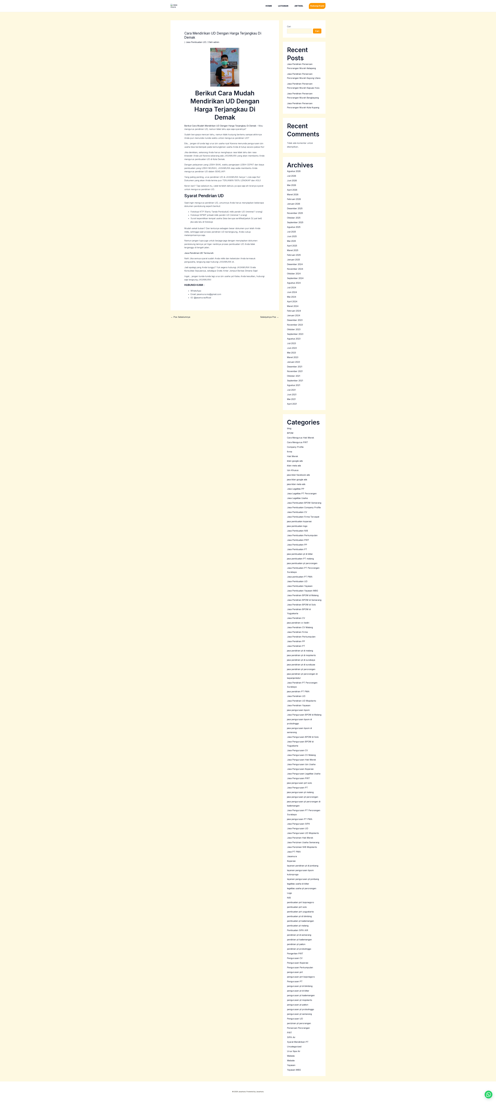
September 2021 (295, 380)
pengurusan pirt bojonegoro (301, 976)
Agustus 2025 (293, 227)
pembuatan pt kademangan (300, 921)
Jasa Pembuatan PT (297, 549)
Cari (289, 26)
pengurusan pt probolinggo (300, 1009)
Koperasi (291, 861)
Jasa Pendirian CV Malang (300, 627)
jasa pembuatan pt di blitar (300, 554)
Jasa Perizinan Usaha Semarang (303, 842)
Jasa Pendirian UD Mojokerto (301, 700)
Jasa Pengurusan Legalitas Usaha (303, 773)
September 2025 (295, 222)
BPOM (290, 433)
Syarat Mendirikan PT (297, 1042)
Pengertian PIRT (295, 953)
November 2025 (295, 213)
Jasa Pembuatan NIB (297, 530)
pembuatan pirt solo (297, 907)
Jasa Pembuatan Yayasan (299, 586)
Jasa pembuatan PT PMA (299, 576)
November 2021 (295, 371)
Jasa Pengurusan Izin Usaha (301, 764)
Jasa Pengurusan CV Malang (301, 755)
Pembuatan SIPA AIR (297, 930)
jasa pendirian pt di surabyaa (301, 664)
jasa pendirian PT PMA (298, 691)
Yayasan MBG (294, 1070)
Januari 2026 (293, 203)
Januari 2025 (293, 259)
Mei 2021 (291, 399)
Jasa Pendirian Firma (297, 632)
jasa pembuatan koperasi (299, 521)
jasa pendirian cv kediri (298, 622)
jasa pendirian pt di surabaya (301, 660)
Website (291, 1060)
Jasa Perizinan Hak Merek (300, 837)
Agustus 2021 (293, 385)
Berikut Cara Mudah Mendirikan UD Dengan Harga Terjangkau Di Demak (220, 125)
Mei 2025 (291, 241)
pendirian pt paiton (296, 944)
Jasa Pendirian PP (296, 641)
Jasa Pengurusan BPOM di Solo (303, 737)
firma (289, 451)
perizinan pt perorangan (299, 1023)
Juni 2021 (291, 394)
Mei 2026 (291, 185)
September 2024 (295, 278)
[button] (317, 6)
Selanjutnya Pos (269, 317)
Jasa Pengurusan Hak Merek (301, 759)
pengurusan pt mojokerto (299, 1000)
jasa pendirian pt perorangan (301, 669)
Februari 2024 (294, 310)
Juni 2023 (292, 348)
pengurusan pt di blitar (298, 990)
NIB (289, 897)
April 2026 (292, 190)
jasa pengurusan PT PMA (299, 819)
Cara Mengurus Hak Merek (300, 437)
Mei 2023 (291, 352)
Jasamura (292, 856)
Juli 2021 (291, 390)
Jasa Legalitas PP (295, 489)
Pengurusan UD (295, 1018)
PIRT (289, 1032)
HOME (269, 5)
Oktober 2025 (293, 217)
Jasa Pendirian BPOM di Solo (301, 604)
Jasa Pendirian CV (296, 618)
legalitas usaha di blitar (298, 883)
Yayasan (291, 1065)
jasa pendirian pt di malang (300, 650)
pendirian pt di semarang (299, 935)
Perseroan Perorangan (298, 1028)
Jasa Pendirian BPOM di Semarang (304, 600)
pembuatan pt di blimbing (299, 916)
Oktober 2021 (293, 376)
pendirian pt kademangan (299, 939)
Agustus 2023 (293, 338)
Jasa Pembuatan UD (196, 42)
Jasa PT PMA (294, 851)
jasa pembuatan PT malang (300, 558)
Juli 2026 (291, 176)
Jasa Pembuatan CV (297, 512)
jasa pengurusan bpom (298, 710)
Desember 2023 (295, 320)
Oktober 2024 (294, 273)
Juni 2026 (292, 180)
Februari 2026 (294, 199)
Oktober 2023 (293, 329)
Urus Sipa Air (293, 1051)
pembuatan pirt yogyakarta (300, 911)
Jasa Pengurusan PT (297, 787)
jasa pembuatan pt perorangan (302, 563)
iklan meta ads (294, 465)
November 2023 (295, 324)
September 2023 (295, 334)
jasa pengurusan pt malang (300, 792)
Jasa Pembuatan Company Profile (304, 507)
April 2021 (292, 404)
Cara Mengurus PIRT (297, 442)
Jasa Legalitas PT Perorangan (302, 493)
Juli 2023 (291, 343)
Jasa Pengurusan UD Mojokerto (303, 833)
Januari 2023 (293, 362)
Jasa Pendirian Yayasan (298, 705)
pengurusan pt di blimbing (299, 986)
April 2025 (292, 245)
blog (289, 428)
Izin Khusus (293, 470)
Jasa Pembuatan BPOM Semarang (304, 503)
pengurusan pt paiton (297, 1004)
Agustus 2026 (294, 171)
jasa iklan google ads (297, 479)
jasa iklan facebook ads (298, 475)
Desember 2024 (295, 264)
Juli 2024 (291, 287)
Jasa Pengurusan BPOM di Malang (304, 714)
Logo (289, 893)
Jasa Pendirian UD (296, 696)
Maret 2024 (293, 306)
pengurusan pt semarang (299, 1014)
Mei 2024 (291, 297)
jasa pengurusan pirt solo (299, 783)
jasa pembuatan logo (297, 526)
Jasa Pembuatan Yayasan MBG (302, 590)
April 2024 (292, 301)
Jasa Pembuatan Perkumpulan (302, 535)
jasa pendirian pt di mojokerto (301, 655)
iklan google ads (295, 461)
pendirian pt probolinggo (299, 949)
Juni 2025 (292, 236)
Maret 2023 (292, 357)
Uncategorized (294, 1046)
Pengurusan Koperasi (297, 963)
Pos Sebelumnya (180, 317)
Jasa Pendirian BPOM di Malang (303, 595)
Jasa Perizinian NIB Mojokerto (302, 847)
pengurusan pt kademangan (301, 995)
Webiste (291, 1056)
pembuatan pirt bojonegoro (300, 902)
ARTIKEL (299, 5)
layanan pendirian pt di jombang (302, 865)
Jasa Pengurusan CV (297, 750)
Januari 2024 (293, 315)
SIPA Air (291, 1037)
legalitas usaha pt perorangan (301, 888)
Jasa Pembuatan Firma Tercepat (303, 516)
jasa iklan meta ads (296, 484)
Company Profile (295, 447)
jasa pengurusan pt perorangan (302, 797)
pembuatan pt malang (297, 925)
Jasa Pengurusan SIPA (298, 823)
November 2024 (295, 269)
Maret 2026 (292, 194)
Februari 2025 (294, 255)
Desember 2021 (294, 366)
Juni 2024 (292, 292)
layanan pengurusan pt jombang (303, 879)
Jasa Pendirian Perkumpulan (301, 636)
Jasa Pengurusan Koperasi (300, 769)
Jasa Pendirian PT (296, 646)
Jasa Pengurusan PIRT (298, 778)
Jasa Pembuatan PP (297, 544)
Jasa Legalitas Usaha (297, 498)
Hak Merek (292, 456)
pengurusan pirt (295, 972)
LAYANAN (283, 5)
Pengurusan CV (295, 958)
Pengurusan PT (295, 981)
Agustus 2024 (294, 283)
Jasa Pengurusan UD (297, 828)
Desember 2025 (295, 208)
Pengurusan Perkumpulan (300, 967)
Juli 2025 (291, 231)
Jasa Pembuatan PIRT (298, 540)
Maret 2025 (292, 250)
